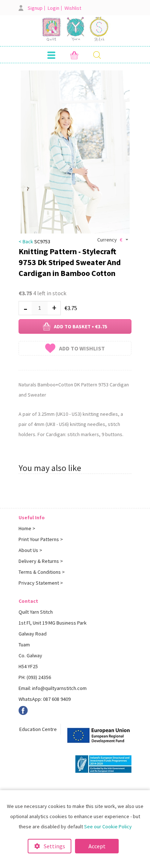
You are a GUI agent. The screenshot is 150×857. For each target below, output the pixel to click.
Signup (35, 8)
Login (53, 8)
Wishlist (72, 8)
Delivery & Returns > (41, 561)
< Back (26, 241)
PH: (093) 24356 (35, 677)
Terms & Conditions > (42, 572)
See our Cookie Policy (108, 826)
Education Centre (38, 729)
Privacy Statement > (41, 583)
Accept (97, 846)
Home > (27, 528)
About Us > (30, 550)
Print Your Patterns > (41, 539)
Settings (54, 846)
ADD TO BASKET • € (80, 326)
